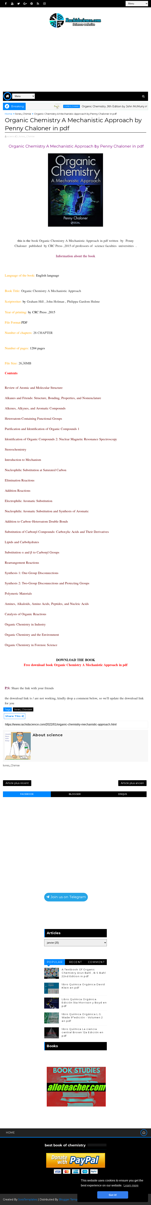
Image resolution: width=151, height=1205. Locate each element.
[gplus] (25, 3)
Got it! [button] (113, 1194)
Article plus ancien (132, 783)
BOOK (90, 659)
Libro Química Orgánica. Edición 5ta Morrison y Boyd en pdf (84, 1002)
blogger (75, 794)
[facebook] (5, 3)
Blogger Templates (71, 1199)
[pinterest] (31, 3)
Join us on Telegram (68, 897)
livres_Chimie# (23, 709)
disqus (122, 794)
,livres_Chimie (26, 136)
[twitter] (18, 3)
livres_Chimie (56, 106)
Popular (55, 962)
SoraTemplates (27, 1199)
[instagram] (44, 3)
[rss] (38, 3)
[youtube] (12, 3)
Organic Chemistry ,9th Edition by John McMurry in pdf (101, 106)
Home (8, 113)
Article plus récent (17, 783)
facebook (27, 794)
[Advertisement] (75, 60)
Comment (96, 962)
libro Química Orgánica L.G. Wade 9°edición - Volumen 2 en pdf (82, 1017)
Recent (75, 962)
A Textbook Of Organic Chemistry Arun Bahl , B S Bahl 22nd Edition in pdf (84, 973)
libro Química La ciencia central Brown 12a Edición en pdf (82, 1032)
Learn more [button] (131, 1185)
